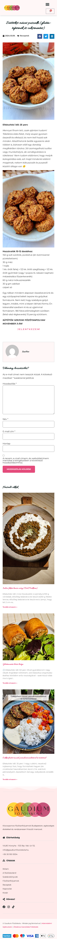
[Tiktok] (13, 907)
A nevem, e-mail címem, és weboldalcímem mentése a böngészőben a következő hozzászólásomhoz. (26, 460)
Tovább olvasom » (10, 607)
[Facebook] (4, 907)
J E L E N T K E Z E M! (28, 329)
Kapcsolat (7, 889)
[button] (47, 4)
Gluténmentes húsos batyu (13, 664)
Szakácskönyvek (10, 877)
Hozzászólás (10, 384)
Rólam (6, 869)
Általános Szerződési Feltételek (26, 927)
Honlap (6, 444)
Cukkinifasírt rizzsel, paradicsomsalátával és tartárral (24, 757)
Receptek (24, 36)
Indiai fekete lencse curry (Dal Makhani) (20, 588)
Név (5, 419)
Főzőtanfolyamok (11, 881)
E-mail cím (9, 431)
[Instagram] (8, 907)
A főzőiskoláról (9, 873)
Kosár (5, 893)
